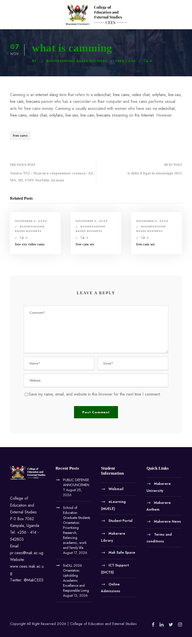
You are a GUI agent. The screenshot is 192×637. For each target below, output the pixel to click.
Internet (147, 115)
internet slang (47, 95)
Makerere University (158, 487)
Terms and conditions (159, 538)
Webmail (116, 488)
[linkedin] (162, 625)
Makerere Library (113, 537)
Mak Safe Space (121, 552)
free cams (126, 61)
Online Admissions (110, 587)
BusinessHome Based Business (76, 61)
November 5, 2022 (152, 221)
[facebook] (153, 625)
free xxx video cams (29, 244)
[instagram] (180, 625)
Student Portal (120, 520)
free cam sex (85, 244)
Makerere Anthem (158, 506)
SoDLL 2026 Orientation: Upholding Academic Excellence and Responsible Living (76, 578)
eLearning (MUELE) (113, 505)
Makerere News (167, 521)
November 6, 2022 (31, 221)
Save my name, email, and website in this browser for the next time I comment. (95, 394)
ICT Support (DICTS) (115, 569)
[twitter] (170, 625)
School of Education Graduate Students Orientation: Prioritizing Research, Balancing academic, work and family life (76, 527)
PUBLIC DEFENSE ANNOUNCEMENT (76, 484)
